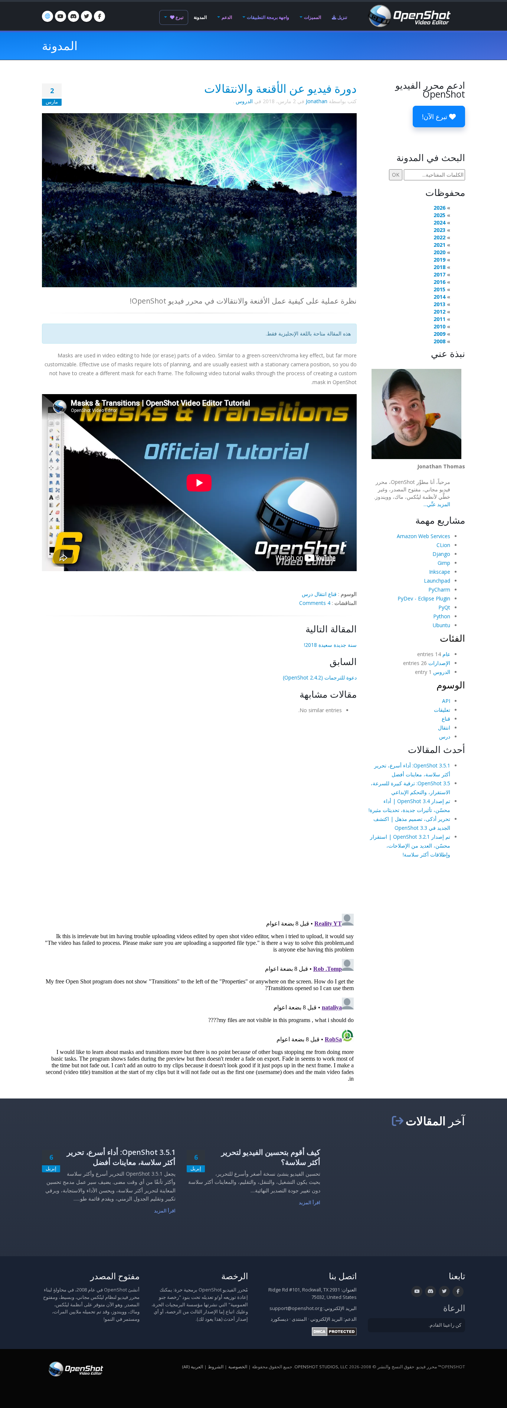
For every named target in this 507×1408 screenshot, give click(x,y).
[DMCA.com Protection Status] (334, 1331)
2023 (439, 229)
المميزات (312, 17)
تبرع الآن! (435, 116)
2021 (439, 244)
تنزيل (341, 17)
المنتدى (299, 1319)
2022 (439, 237)
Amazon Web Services (423, 536)
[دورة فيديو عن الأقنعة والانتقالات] (199, 199)
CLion (443, 545)
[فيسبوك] (99, 16)
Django (441, 553)
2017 (439, 274)
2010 (439, 326)
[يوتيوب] (60, 16)
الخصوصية (237, 1366)
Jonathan (316, 101)
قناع (332, 593)
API (446, 700)
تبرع (178, 17)
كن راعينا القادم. (445, 1325)
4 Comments (314, 602)
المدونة (200, 17)
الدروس (244, 101)
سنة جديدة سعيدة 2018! (330, 644)
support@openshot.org (295, 1308)
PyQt (444, 607)
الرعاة (454, 1308)
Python (441, 616)
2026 (439, 207)
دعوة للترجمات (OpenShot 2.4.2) (320, 677)
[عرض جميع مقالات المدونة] (397, 1121)
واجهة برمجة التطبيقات (268, 17)
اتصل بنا (343, 1276)
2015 (439, 289)
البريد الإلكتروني (326, 1319)
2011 (439, 318)
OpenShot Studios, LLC (321, 1366)
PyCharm (439, 589)
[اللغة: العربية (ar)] (47, 16)
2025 (439, 215)
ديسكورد (279, 1319)
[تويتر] (86, 16)
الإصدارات (439, 663)
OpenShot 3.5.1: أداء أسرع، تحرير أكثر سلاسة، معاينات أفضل (121, 1157)
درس (307, 593)
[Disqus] (199, 811)
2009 (439, 333)
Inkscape (439, 571)
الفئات (452, 638)
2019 (439, 259)
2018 (439, 267)
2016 (439, 281)
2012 (439, 311)
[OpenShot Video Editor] (409, 15)
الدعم (227, 17)
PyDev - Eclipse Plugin (424, 598)
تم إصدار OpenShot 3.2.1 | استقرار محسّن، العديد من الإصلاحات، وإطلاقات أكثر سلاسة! (410, 845)
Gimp (444, 562)
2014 (439, 296)
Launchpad (437, 580)
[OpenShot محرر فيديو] (75, 1368)
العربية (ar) (192, 1366)
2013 (439, 304)
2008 (439, 341)
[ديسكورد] (73, 16)
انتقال (320, 593)
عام (446, 654)
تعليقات (442, 709)
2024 (439, 222)
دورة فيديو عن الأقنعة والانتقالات (280, 88)
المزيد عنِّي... (436, 504)
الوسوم (450, 684)
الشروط (215, 1366)
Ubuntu (441, 625)
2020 (439, 252)
